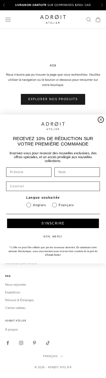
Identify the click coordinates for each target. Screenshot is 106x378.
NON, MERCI (52, 236)
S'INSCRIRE (53, 224)
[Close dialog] (101, 120)
